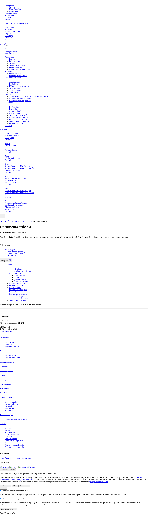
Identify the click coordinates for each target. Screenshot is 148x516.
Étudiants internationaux (18, 76)
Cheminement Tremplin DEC (20, 69)
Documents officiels (16, 124)
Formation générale (16, 67)
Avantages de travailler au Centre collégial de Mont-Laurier (30, 96)
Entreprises (4, 366)
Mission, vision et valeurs (23, 271)
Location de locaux (21, 298)
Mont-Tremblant (15, 9)
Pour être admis (15, 74)
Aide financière (14, 82)
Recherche (8, 19)
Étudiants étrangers (21, 275)
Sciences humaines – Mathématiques (18, 166)
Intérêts (12, 59)
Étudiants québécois (21, 281)
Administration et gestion (14, 158)
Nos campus (9, 5)
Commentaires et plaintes (18, 117)
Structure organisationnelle (19, 121)
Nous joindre (9, 15)
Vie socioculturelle (16, 90)
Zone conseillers (5, 384)
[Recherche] (3, 45)
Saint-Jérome (14, 7)
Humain (8, 148)
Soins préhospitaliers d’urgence (16, 178)
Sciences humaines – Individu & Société (19, 168)
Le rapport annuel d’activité (15, 253)
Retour (7, 144)
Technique (13, 63)
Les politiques (10, 249)
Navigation (4, 261)
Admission (8, 29)
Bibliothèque (14, 84)
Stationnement (14, 88)
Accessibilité (4, 393)
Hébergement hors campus (19, 86)
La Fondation (14, 107)
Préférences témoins (8, 469)
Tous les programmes (17, 65)
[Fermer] (2, 216)
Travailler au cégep (6, 415)
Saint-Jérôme (4, 458)
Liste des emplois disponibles (20, 101)
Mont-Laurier (14, 11)
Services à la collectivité (18, 115)
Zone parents (4, 388)
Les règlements (10, 255)
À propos (12, 105)
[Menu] (7, 45)
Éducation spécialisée (12, 170)
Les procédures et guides (14, 251)
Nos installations (15, 113)
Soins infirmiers (10, 183)
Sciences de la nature (12, 180)
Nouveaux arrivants (21, 279)
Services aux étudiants (13, 31)
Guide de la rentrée (11, 3)
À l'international (15, 111)
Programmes (9, 27)
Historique (18, 269)
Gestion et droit (10, 146)
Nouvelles (8, 38)
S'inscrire (8, 40)
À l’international (15, 273)
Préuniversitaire (15, 61)
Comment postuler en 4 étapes (20, 99)
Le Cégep (8, 265)
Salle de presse (4, 380)
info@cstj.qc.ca (6, 331)
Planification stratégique (18, 119)
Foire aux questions (6, 371)
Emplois (8, 34)
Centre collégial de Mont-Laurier (17, 23)
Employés (17, 277)
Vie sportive (13, 92)
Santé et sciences (11, 150)
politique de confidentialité (98, 482)
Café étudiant (19, 296)
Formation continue (12, 13)
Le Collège (9, 36)
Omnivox (8, 17)
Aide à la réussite (15, 80)
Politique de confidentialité (14, 447)
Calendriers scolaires (7, 362)
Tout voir (8, 152)
